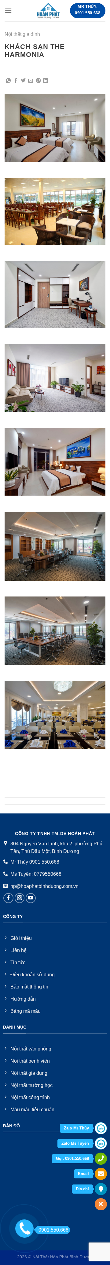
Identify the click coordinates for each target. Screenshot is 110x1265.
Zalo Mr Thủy (76, 1128)
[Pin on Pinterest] (38, 81)
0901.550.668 (53, 1229)
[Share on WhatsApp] (8, 81)
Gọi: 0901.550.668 (72, 1158)
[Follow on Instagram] (20, 898)
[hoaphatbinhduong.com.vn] (48, 10)
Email (83, 1173)
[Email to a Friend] (30, 81)
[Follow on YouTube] (31, 898)
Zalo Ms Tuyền (75, 1143)
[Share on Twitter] (23, 81)
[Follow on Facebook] (8, 898)
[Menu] (8, 10)
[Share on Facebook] (15, 81)
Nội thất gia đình (22, 34)
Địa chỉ (82, 1189)
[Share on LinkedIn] (45, 81)
